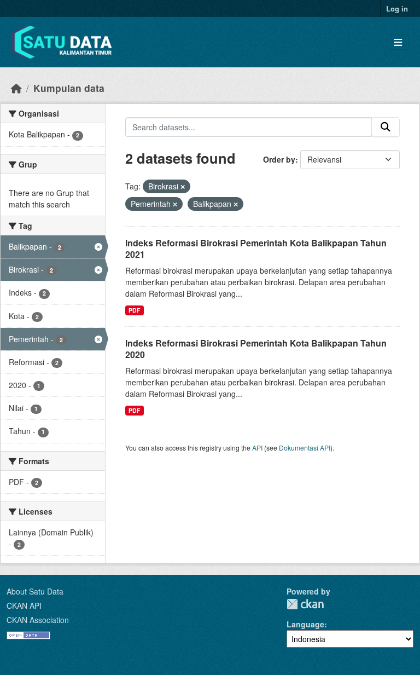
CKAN (305, 604)
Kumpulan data (68, 88)
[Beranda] (16, 88)
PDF (134, 310)
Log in (397, 8)
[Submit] (385, 127)
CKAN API (24, 605)
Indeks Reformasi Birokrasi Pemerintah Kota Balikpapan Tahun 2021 (256, 248)
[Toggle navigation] (398, 42)
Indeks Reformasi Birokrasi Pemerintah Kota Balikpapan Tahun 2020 (256, 349)
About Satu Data (35, 591)
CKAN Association (38, 619)
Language (305, 624)
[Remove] (182, 186)
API (257, 447)
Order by (279, 159)
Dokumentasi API (304, 447)
